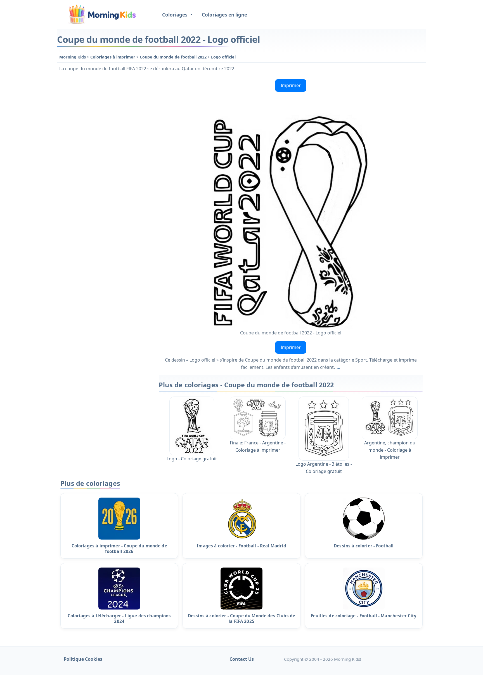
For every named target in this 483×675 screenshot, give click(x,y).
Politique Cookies (83, 659)
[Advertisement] (105, 161)
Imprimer (291, 85)
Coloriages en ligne (224, 14)
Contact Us (241, 659)
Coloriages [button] (175, 14)
